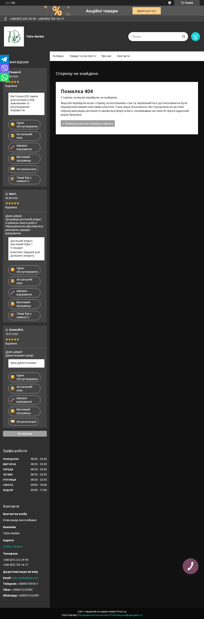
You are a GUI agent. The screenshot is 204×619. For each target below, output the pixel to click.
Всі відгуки (25, 433)
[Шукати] (183, 36)
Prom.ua (121, 611)
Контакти (123, 56)
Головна (58, 56)
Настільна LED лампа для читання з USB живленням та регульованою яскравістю (24, 103)
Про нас (106, 56)
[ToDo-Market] (14, 36)
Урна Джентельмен (23, 362)
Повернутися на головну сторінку (89, 123)
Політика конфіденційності (127, 615)
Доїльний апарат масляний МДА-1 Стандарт (21, 244)
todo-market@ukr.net (25, 578)
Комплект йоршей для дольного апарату (25, 254)
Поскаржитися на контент (93, 615)
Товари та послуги (81, 56)
